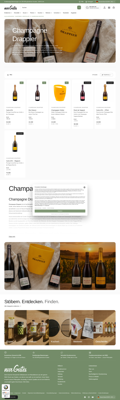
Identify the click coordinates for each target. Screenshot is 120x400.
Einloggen (90, 1)
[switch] (6, 396)
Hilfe (82, 1)
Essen (25, 13)
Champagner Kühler (57, 110)
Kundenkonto (61, 381)
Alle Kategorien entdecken (11, 306)
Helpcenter (61, 371)
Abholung (60, 379)
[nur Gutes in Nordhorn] (109, 7)
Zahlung (60, 374)
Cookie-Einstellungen (103, 393)
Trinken (32, 13)
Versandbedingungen (51, 393)
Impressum (17, 393)
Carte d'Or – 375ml (102, 110)
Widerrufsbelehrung (76, 393)
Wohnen (48, 13)
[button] (113, 7)
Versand (60, 376)
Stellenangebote (93, 379)
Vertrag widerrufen (11, 397)
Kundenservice (62, 369)
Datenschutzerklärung (64, 393)
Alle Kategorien (9, 16)
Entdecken (7, 13)
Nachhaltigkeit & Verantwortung (98, 374)
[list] (60, 355)
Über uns (91, 369)
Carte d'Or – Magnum (13, 161)
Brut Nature (32, 110)
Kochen (40, 13)
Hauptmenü (18, 16)
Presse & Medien (94, 376)
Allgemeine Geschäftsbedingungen (36, 393)
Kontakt (24, 393)
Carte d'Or (9, 110)
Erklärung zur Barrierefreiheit (89, 393)
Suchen (60, 384)
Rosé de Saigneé (79, 110)
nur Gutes (10, 393)
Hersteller (17, 13)
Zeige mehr (12, 236)
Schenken (57, 13)
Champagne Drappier (38, 16)
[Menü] (9, 385)
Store (90, 371)
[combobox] (50, 7)
